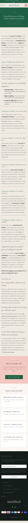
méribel (14, 502)
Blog (14, 12)
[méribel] (14, 5)
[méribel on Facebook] (12, 507)
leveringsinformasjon (9, 352)
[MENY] (0, 5)
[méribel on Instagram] (15, 507)
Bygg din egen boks (14, 377)
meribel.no (11, 271)
